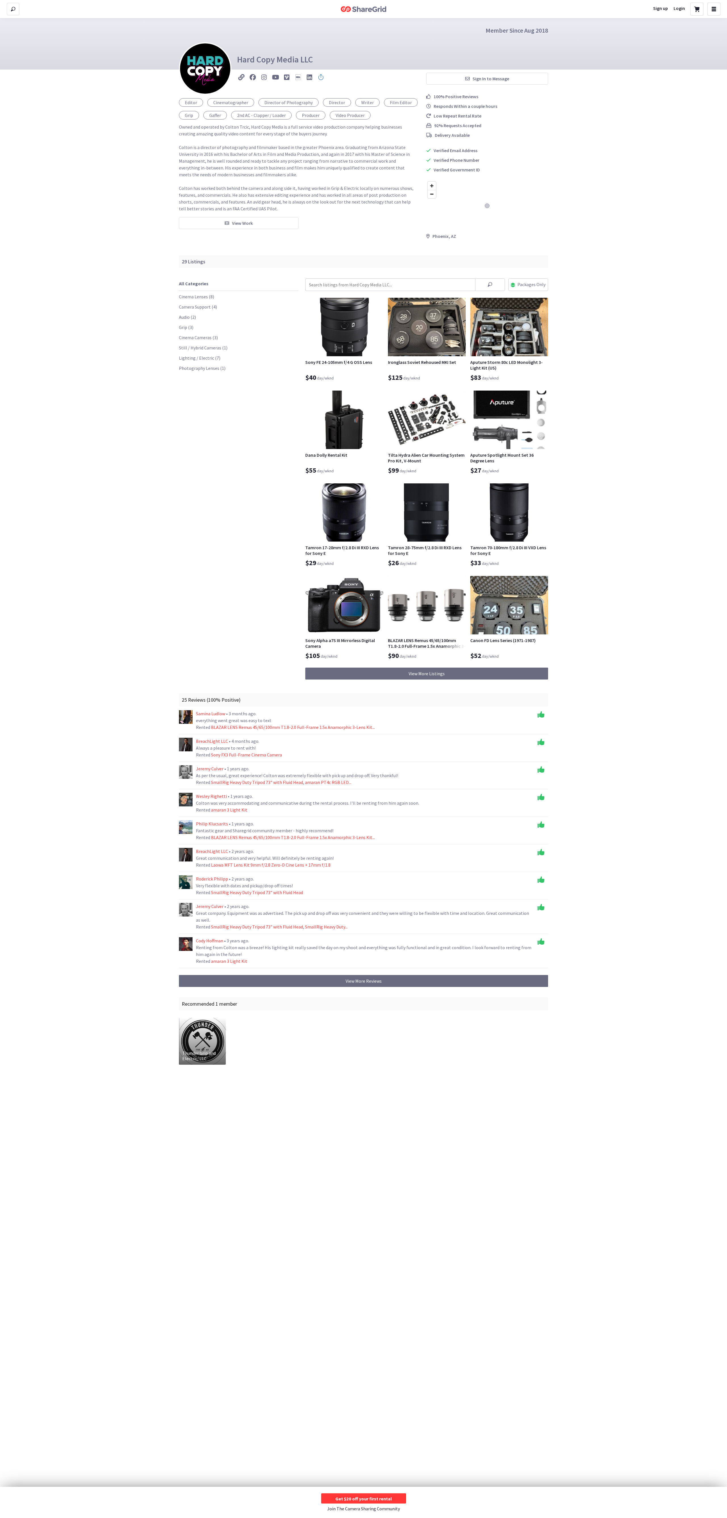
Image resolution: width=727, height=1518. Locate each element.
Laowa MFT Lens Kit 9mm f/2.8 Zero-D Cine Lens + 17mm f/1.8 (271, 865)
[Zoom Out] (432, 194)
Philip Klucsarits (212, 824)
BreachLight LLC (212, 741)
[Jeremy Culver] (186, 772)
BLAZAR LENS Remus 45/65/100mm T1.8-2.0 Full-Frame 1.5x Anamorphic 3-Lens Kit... (293, 727)
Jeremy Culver (210, 768)
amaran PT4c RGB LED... (328, 782)
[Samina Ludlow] (186, 717)
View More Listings (427, 673)
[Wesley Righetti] (186, 799)
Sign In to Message (491, 78)
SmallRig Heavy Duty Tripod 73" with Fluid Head (257, 782)
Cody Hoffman (210, 940)
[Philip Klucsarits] (186, 827)
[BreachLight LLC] (186, 744)
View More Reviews (364, 981)
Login (679, 8)
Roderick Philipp (212, 879)
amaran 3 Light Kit (229, 810)
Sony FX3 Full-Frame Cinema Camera (246, 755)
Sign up (660, 8)
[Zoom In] (432, 186)
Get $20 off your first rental (363, 1499)
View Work (242, 223)
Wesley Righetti (212, 796)
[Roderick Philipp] (186, 882)
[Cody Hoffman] (186, 944)
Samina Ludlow (211, 713)
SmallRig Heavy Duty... (326, 927)
